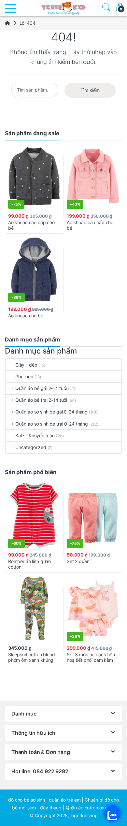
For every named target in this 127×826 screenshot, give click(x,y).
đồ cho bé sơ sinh (26, 800)
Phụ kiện (24, 376)
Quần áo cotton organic (90, 807)
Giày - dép (26, 365)
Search (104, 8)
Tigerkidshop (84, 815)
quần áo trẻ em (64, 800)
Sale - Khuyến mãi (34, 435)
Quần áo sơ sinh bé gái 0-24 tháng (51, 411)
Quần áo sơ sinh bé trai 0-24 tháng (51, 424)
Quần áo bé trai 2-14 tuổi (41, 400)
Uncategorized (30, 447)
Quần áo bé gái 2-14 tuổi (41, 388)
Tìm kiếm (90, 90)
